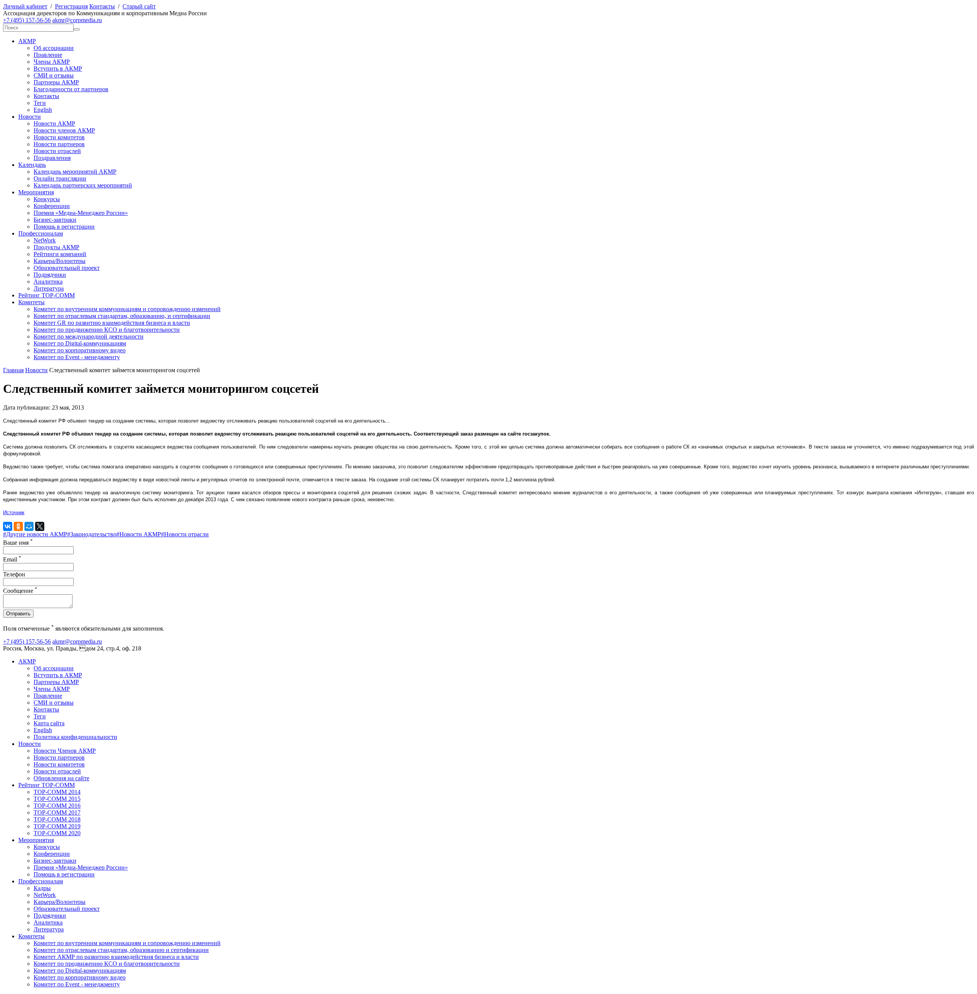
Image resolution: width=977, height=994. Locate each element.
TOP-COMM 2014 (57, 792)
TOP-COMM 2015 (57, 799)
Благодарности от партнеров (71, 89)
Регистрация (71, 6)
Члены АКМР (52, 61)
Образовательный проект (67, 268)
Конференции (52, 206)
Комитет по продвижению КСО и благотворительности (107, 329)
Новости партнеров (59, 144)
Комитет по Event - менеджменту (77, 357)
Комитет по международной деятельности (88, 336)
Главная (13, 370)
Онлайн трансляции (60, 178)
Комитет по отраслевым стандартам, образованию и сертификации (121, 950)
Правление (48, 55)
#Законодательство (91, 534)
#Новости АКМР (138, 534)
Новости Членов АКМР (65, 750)
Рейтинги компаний (60, 254)
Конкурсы (47, 199)
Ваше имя (18, 542)
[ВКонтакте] (7, 526)
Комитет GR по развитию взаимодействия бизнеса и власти (112, 323)
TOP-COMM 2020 (57, 833)
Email (12, 559)
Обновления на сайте (61, 778)
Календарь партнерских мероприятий (83, 185)
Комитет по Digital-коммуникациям (80, 343)
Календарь (32, 164)
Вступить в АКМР (58, 68)
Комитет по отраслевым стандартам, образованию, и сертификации (122, 316)
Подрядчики (50, 274)
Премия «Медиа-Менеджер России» (81, 213)
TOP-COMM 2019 (57, 826)
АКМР (27, 41)
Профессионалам (40, 233)
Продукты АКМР (56, 247)
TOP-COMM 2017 (57, 812)
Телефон (14, 574)
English (43, 109)
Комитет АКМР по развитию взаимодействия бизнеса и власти (116, 957)
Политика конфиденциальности (75, 737)
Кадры (42, 888)
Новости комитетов (59, 137)
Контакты (102, 6)
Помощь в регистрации (64, 226)
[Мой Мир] (29, 526)
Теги (40, 103)
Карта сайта (49, 723)
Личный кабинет (25, 6)
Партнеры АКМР (56, 82)
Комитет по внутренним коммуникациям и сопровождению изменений (127, 309)
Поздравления (52, 158)
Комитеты (31, 302)
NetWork (45, 240)
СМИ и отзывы (54, 75)
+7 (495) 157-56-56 (27, 20)
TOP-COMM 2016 (57, 805)
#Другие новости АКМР (35, 534)
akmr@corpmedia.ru (77, 20)
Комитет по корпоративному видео (80, 350)
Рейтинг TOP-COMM (46, 295)
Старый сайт (139, 6)
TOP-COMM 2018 (57, 819)
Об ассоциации (54, 48)
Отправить (18, 613)
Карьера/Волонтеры (59, 261)
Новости (29, 116)
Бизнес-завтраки (55, 219)
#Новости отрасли (185, 534)
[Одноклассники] (18, 526)
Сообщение (20, 590)
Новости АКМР (54, 123)
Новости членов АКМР (64, 130)
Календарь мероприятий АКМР (75, 171)
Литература (49, 288)
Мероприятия (36, 192)
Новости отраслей (57, 151)
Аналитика (48, 281)
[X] (39, 526)
